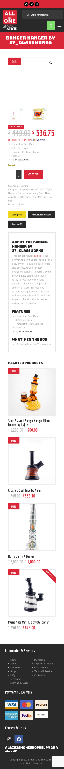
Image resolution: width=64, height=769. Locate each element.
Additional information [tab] (41, 214)
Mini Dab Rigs (23, 196)
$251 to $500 (41, 189)
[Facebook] (26, 4)
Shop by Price (26, 189)
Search (26, 14)
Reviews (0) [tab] (17, 224)
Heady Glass (38, 193)
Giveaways (15, 678)
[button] (32, 140)
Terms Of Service (43, 671)
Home (13, 659)
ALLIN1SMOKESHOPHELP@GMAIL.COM (31, 749)
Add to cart (34, 174)
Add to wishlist (16, 126)
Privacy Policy (41, 667)
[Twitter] (31, 4)
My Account (39, 659)
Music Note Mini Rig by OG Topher (28, 622)
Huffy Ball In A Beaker (21, 556)
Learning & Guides (20, 682)
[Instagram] (37, 4)
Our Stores (16, 667)
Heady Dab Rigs (39, 196)
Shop (13, 671)
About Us (15, 663)
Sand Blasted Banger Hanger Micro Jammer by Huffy (29, 422)
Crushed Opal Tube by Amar (24, 490)
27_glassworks (22, 159)
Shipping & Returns (44, 663)
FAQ (12, 675)
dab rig (37, 255)
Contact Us (39, 675)
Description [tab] (17, 214)
